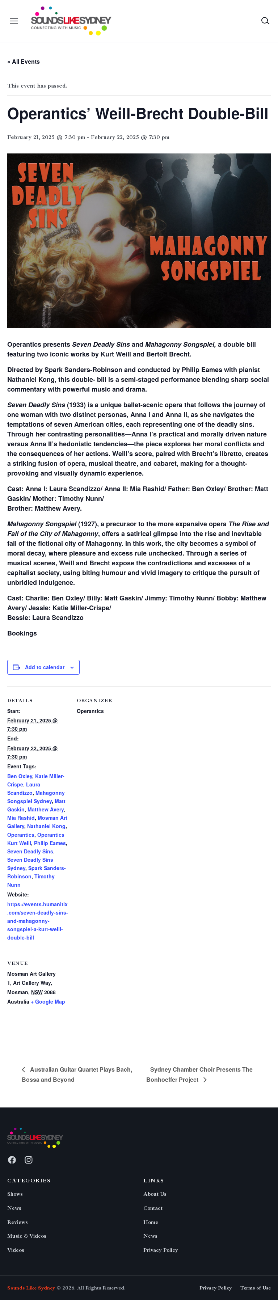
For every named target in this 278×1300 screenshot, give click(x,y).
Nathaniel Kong (46, 826)
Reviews (17, 1222)
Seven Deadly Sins (30, 851)
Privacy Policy (160, 1250)
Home (150, 1222)
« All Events (23, 61)
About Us (155, 1194)
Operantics (20, 834)
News (14, 1208)
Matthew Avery (46, 809)
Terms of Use (255, 1288)
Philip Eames (50, 843)
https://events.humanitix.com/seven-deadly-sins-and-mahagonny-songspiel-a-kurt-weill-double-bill (37, 920)
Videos (15, 1250)
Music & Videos (26, 1236)
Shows (15, 1194)
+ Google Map (48, 1001)
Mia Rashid (21, 817)
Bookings (22, 633)
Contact (153, 1208)
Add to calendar (44, 667)
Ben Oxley (19, 776)
